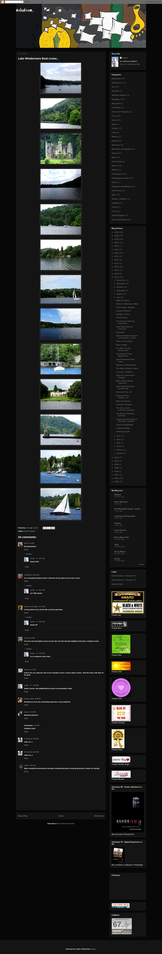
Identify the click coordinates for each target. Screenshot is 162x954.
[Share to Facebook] (51, 528)
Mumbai (115, 153)
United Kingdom (29, 531)
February (120, 450)
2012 (116, 457)
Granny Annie (29, 699)
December (121, 280)
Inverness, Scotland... (124, 404)
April (119, 443)
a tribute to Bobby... (124, 428)
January (120, 453)
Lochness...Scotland (124, 372)
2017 (116, 263)
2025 (116, 236)
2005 (116, 482)
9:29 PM (36, 739)
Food (114, 116)
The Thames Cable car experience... (125, 322)
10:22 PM (36, 575)
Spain (114, 195)
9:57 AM (42, 558)
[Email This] (44, 528)
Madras (115, 137)
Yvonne (117, 523)
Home (61, 816)
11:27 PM (42, 606)
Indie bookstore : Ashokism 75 (124, 580)
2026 (116, 232)
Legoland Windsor (123, 311)
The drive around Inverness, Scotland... (125, 409)
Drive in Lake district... (125, 341)
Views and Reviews (119, 220)
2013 (116, 277)
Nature (114, 166)
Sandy (117, 559)
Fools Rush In (120, 530)
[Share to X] (49, 528)
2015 (116, 270)
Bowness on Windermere (126, 365)
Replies (29, 554)
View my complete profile (130, 64)
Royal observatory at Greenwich (124, 328)
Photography (117, 174)
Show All (141, 564)
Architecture (116, 83)
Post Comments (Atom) (65, 823)
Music (114, 157)
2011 (116, 461)
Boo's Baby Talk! (121, 537)
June (119, 436)
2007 (116, 475)
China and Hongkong (120, 112)
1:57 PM (33, 670)
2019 (116, 256)
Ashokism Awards (119, 95)
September (121, 291)
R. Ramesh (28, 739)
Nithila (114, 170)
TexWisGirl (28, 575)
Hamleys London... (123, 314)
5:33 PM (33, 712)
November (121, 284)
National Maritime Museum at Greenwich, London (127, 337)
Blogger (93, 949)
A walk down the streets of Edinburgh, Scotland (126, 420)
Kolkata (115, 128)
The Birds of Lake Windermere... (123, 349)
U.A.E (114, 211)
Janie (26, 638)
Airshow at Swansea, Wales (127, 304)
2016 (116, 267)
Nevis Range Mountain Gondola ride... (125, 387)
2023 (116, 243)
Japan (114, 124)
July (118, 297)
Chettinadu (116, 107)
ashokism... (25, 10)
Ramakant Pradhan (31, 606)
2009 (116, 468)
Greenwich (120, 332)
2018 (116, 260)
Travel (114, 207)
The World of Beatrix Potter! (127, 368)
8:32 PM (31, 543)
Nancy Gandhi (117, 584)
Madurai (115, 141)
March (119, 446)
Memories (116, 145)
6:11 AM (32, 638)
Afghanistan (116, 79)
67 (117, 924)
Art (113, 87)
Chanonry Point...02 (124, 392)
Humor (114, 120)
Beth (25, 543)
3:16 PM (35, 685)
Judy (116, 544)
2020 (116, 253)
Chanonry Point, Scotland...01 (122, 396)
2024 (116, 239)
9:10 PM (36, 725)
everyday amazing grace (124, 516)
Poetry (114, 182)
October (120, 287)
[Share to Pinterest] (53, 528)
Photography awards (120, 178)
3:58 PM (37, 699)
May (118, 439)
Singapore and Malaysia (121, 186)
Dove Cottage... (122, 345)
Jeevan (26, 670)
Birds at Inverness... (124, 401)
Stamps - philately (119, 199)
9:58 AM (42, 622)
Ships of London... (123, 300)
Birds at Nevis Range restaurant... (124, 382)
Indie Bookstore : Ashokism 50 (124, 576)
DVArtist (117, 495)
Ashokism (115, 91)
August (120, 294)
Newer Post (23, 816)
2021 (116, 250)
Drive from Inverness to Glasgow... (125, 376)
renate (26, 765)
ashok (32, 558)
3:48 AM (32, 765)
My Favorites (117, 161)
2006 (116, 478)
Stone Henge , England (125, 307)
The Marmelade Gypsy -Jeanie (127, 509)
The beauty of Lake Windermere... (124, 355)
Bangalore (116, 99)
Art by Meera (119, 552)
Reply (26, 550)
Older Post (99, 816)
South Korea (117, 190)
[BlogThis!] (46, 528)
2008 (116, 471)
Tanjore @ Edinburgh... (125, 425)
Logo (114, 132)
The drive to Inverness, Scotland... (125, 414)
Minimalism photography (121, 149)
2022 (116, 246)
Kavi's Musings (120, 502)
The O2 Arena (121, 318)
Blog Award (116, 103)
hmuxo (26, 712)
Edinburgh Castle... (123, 432)
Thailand (115, 203)
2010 (116, 464)
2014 (116, 274)
